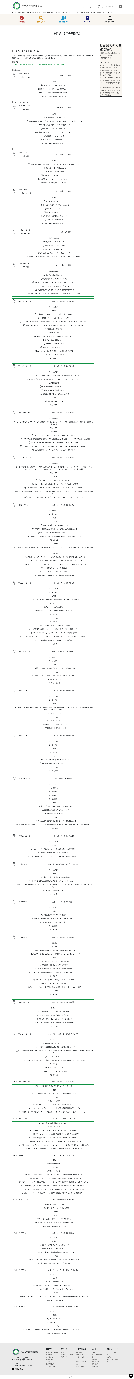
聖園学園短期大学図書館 (108, 70)
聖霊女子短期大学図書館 (108, 68)
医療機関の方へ (51, 1364)
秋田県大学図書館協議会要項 (24, 65)
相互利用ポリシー (106, 55)
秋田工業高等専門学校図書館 (110, 78)
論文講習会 (79, 1354)
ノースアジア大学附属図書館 (110, 65)
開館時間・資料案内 (52, 1352)
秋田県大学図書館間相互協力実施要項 (51, 65)
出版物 (109, 1357)
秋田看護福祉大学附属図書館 (110, 88)
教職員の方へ (50, 1359)
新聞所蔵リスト (96, 1366)
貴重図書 (94, 1359)
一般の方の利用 (105, 58)
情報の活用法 (80, 1366)
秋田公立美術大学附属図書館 (110, 80)
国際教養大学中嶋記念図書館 (110, 90)
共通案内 (49, 1354)
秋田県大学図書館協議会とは (110, 53)
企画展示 (94, 1352)
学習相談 (79, 1352)
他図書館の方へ (51, 1366)
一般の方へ (49, 1362)
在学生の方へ (50, 1357)
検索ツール (64, 1352)
